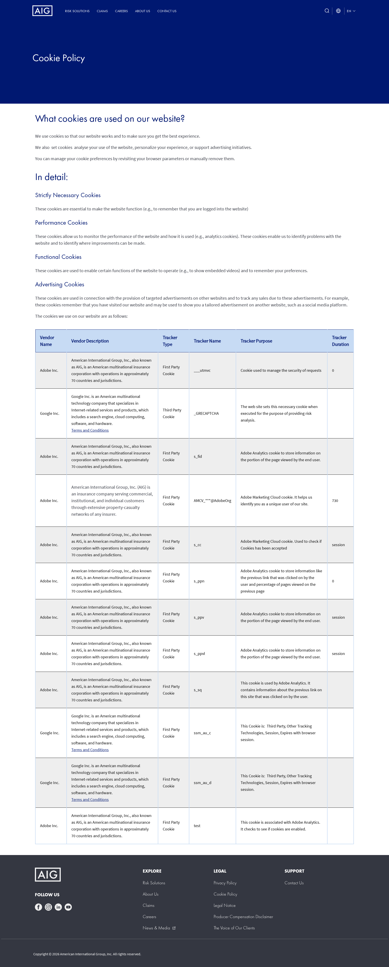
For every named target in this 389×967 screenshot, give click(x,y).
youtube (68, 907)
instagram (48, 907)
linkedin (58, 907)
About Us (142, 11)
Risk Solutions (77, 11)
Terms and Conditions (90, 430)
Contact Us (166, 11)
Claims (102, 11)
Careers (121, 11)
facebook (38, 907)
